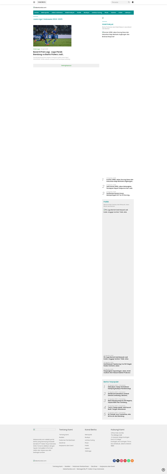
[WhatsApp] (128, 461)
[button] (129, 2)
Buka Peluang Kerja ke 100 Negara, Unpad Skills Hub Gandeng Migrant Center (120, 401)
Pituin (106, 13)
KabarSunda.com (69, 469)
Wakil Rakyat (69, 13)
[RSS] (132, 461)
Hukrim (113, 13)
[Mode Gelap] (133, 2)
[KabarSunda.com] (39, 7)
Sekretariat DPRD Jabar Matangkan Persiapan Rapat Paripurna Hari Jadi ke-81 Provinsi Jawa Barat (119, 187)
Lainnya (127, 13)
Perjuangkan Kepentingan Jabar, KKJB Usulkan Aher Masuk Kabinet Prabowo (117, 372)
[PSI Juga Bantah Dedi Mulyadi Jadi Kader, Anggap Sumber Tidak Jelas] (118, 281)
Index (120, 13)
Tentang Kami (64, 435)
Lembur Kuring (97, 13)
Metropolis (45, 13)
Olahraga (36, 49)
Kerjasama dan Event (66, 446)
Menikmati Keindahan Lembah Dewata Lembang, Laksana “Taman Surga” (118, 394)
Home (36, 13)
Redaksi (61, 437)
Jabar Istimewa (57, 13)
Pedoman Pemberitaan (67, 440)
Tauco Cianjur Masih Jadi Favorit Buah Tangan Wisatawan (119, 408)
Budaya (86, 13)
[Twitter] (117, 461)
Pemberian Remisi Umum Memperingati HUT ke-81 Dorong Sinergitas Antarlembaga (118, 194)
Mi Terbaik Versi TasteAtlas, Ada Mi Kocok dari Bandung (119, 415)
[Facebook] (114, 461)
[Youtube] (125, 461)
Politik (79, 13)
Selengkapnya (66, 65)
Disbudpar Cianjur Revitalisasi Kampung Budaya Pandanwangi (119, 387)
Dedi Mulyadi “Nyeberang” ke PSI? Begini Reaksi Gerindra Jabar (118, 365)
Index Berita (41, 2)
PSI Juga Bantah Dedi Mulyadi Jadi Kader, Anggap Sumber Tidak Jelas (116, 358)
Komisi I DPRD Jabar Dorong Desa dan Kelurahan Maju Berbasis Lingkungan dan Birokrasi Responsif (120, 180)
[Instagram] (121, 461)
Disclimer (62, 443)
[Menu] (34, 2)
